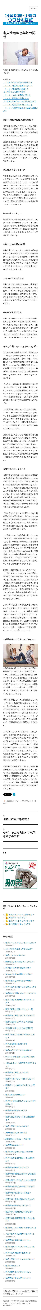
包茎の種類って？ (12, 1265)
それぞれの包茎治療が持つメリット (20, 1234)
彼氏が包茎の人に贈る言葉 (16, 1132)
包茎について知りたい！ (15, 955)
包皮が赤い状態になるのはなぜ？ (19, 1212)
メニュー (33, 8)
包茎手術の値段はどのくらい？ (18, 1205)
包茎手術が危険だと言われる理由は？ (20, 1174)
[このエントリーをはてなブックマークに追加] (14, 794)
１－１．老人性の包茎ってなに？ (17, 85)
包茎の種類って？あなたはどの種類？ (20, 1180)
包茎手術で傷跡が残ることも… (18, 1240)
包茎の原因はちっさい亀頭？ (17, 1126)
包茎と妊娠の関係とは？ (15, 1094)
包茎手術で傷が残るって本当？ (18, 1193)
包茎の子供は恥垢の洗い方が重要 (19, 1151)
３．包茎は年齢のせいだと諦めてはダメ (19, 101)
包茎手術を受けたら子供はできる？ (20, 1186)
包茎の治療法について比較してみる (20, 1246)
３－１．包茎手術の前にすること (17, 104)
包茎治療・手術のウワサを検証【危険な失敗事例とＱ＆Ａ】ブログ (20, 1292)
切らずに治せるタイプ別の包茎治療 (20, 1056)
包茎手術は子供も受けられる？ (18, 1278)
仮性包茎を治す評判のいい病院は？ (20, 961)
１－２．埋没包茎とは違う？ (16, 89)
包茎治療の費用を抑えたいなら (18, 1272)
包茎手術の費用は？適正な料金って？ (20, 987)
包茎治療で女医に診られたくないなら (20, 993)
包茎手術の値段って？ (14, 1145)
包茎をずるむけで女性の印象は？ (19, 1050)
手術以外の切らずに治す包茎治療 (19, 1028)
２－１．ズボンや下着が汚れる (17, 95)
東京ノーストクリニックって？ (21, 921)
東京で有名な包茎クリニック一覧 (19, 1009)
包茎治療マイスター (13, 801)
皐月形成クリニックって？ (19, 924)
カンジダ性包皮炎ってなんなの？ (19, 949)
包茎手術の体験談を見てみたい (18, 1253)
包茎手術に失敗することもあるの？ (20, 1015)
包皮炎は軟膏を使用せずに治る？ (19, 974)
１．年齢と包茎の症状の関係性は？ (17, 82)
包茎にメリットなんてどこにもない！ (20, 942)
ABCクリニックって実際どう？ (21, 914)
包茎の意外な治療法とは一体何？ (19, 980)
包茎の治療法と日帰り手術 (16, 1044)
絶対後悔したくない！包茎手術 (18, 1139)
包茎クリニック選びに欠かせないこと (20, 1227)
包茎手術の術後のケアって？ (17, 1167)
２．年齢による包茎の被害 (14, 92)
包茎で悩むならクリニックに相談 (19, 1022)
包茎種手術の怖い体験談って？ (18, 968)
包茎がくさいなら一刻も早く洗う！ (20, 1079)
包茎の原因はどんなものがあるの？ (20, 1259)
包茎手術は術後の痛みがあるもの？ (20, 1199)
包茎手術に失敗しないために (17, 1072)
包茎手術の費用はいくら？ (16, 1110)
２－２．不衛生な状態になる (16, 98)
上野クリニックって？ (17, 917)
